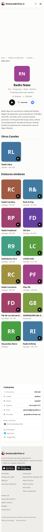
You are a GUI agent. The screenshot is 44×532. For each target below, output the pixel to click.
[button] (11, 152)
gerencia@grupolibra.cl (31, 410)
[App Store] (8, 468)
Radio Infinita (29, 344)
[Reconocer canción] (32, 102)
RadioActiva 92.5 (9, 258)
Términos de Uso (21, 520)
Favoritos (24, 102)
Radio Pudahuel (8, 230)
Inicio (3, 58)
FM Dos (26, 230)
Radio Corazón (28, 484)
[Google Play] (24, 468)
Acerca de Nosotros (8, 499)
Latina (25, 89)
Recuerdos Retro (9, 344)
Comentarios (5, 510)
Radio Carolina (8, 202)
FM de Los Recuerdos (11, 315)
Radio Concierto (8, 287)
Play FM (26, 287)
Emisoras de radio (7, 477)
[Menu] (40, 4)
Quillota (29, 58)
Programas (17, 89)
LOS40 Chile (28, 258)
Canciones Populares (8, 484)
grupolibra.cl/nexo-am (32, 414)
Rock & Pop (28, 202)
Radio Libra (6, 164)
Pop (9, 89)
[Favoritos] (36, 4)
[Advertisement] (22, 32)
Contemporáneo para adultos (22, 92)
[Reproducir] (12, 102)
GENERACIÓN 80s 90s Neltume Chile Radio (33, 315)
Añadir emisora (6, 502)
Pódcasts (4, 480)
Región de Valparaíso (16, 58)
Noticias (33, 89)
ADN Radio (27, 488)
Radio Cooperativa (29, 491)
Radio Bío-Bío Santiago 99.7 (33, 477)
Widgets (4, 506)
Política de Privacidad (7, 520)
